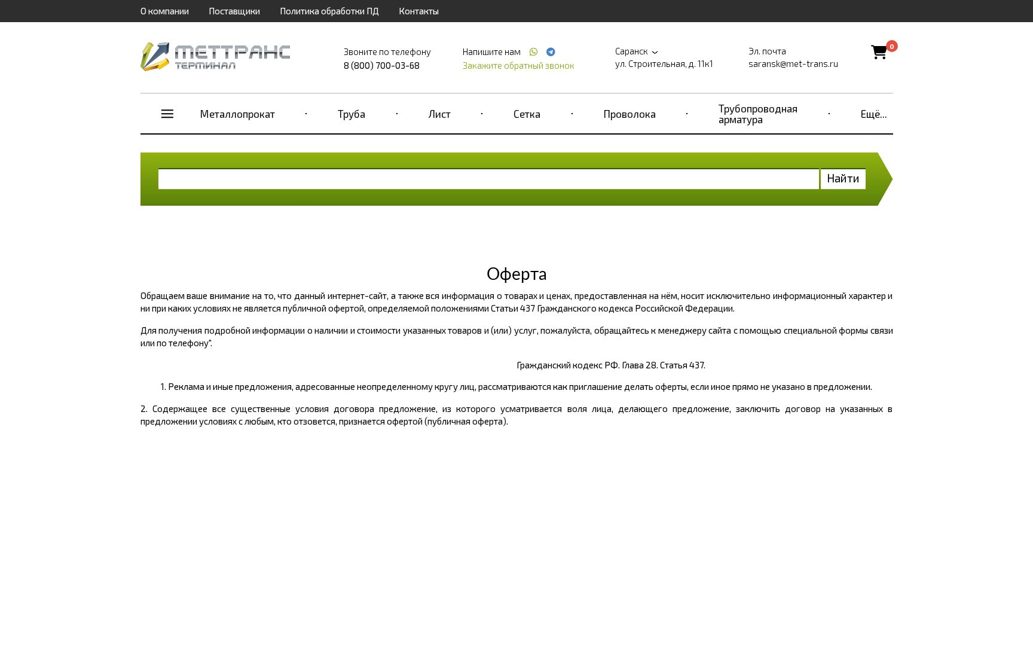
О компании (164, 10)
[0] (879, 51)
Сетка (527, 113)
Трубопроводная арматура (758, 113)
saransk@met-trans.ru (793, 63)
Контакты (419, 10)
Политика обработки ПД (329, 10)
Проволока (630, 113)
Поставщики (234, 10)
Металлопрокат (237, 113)
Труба (351, 113)
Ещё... (874, 113)
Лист (440, 113)
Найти (843, 178)
